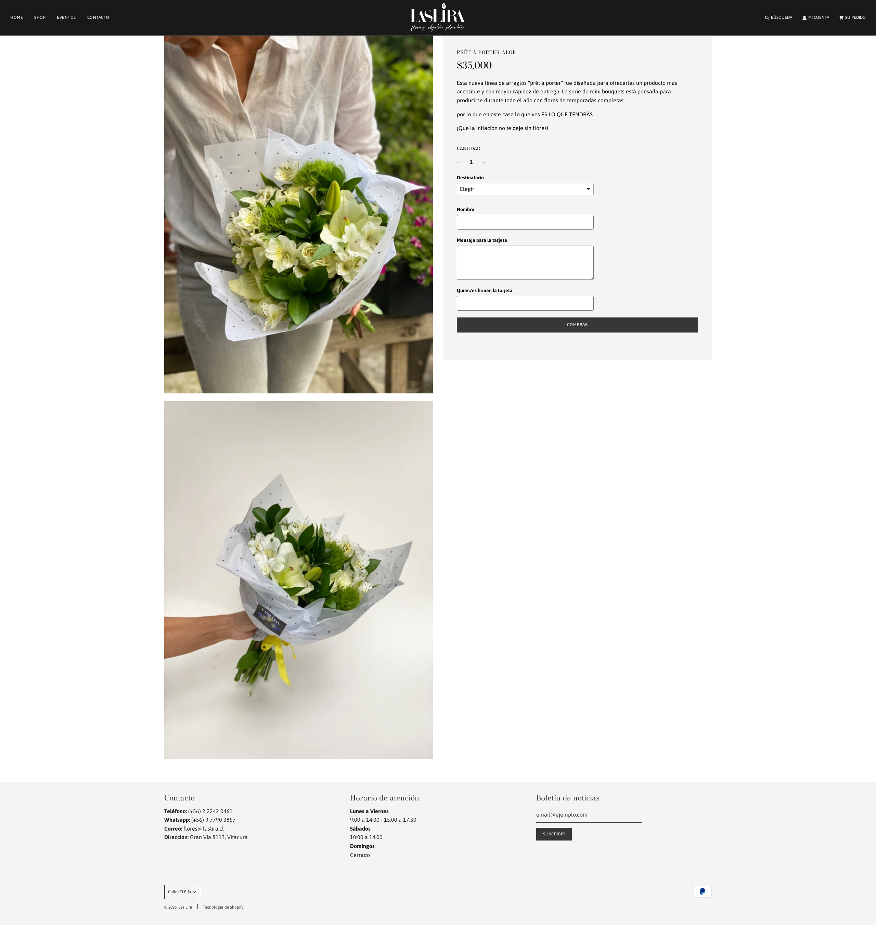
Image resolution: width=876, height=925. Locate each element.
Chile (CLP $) (179, 891)
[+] (484, 162)
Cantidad (468, 148)
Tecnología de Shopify (223, 907)
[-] (458, 162)
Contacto (98, 17)
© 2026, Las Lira (178, 907)
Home (16, 17)
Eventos (66, 17)
